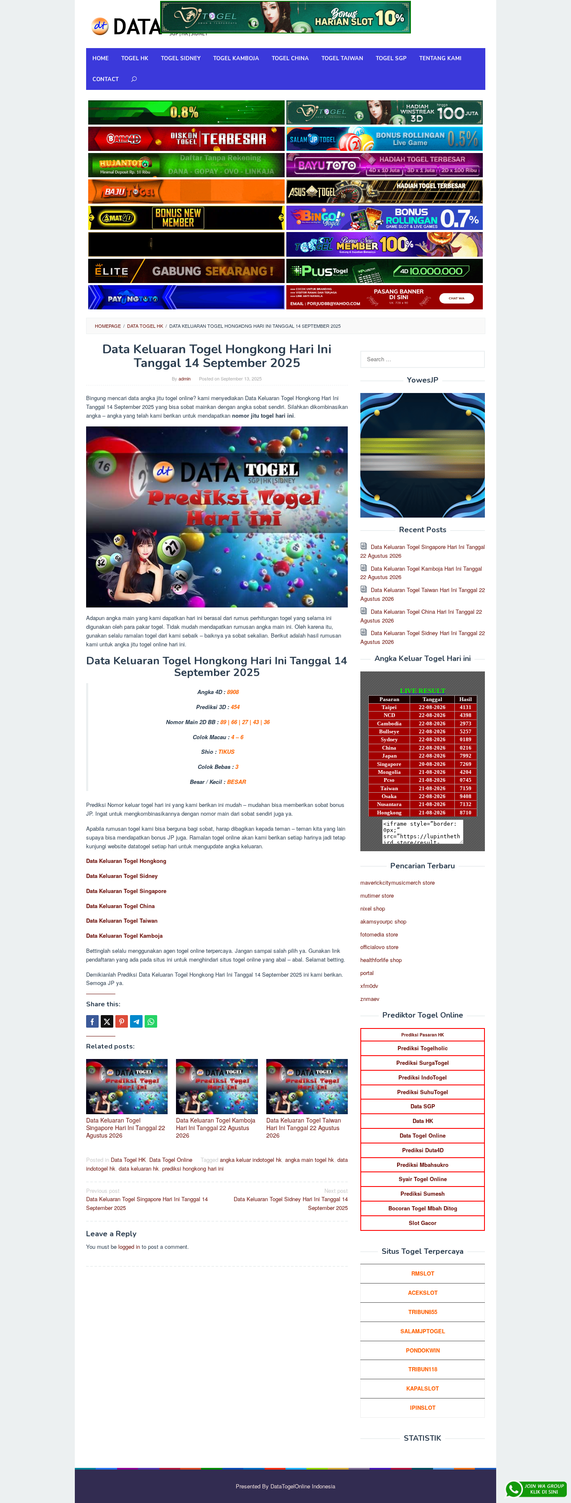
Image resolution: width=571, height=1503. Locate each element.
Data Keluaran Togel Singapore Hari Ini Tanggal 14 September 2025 (147, 1199)
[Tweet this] (107, 1021)
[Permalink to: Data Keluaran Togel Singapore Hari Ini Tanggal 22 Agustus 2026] (127, 1086)
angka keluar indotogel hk (251, 1160)
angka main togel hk (309, 1160)
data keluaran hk (139, 1168)
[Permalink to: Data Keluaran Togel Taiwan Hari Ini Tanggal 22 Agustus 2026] (307, 1086)
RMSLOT (422, 1273)
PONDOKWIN (423, 1350)
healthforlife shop (381, 960)
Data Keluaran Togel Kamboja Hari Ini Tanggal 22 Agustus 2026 (215, 1127)
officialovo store (379, 947)
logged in (129, 1246)
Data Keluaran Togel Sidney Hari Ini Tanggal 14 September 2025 (291, 1199)
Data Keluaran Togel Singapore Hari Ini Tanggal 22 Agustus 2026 (125, 1127)
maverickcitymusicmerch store (397, 882)
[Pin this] (121, 1021)
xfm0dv (369, 986)
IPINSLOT (423, 1407)
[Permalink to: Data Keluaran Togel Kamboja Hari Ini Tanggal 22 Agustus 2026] (217, 1086)
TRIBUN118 (422, 1369)
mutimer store (377, 895)
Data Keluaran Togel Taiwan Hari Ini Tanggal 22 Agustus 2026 (303, 1127)
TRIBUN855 (422, 1312)
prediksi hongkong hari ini (193, 1168)
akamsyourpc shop (383, 921)
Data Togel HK (128, 1160)
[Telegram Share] (136, 1021)
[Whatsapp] (151, 1021)
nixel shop (372, 908)
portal (367, 973)
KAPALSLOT (422, 1388)
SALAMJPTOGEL (422, 1331)
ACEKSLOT (423, 1292)
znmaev (370, 999)
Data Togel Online (170, 1160)
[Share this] (92, 1021)
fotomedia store (379, 934)
